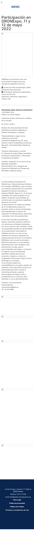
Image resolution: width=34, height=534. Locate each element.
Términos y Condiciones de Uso (17, 510)
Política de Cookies (17, 507)
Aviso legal (17, 500)
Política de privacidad (17, 503)
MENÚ (15, 6)
